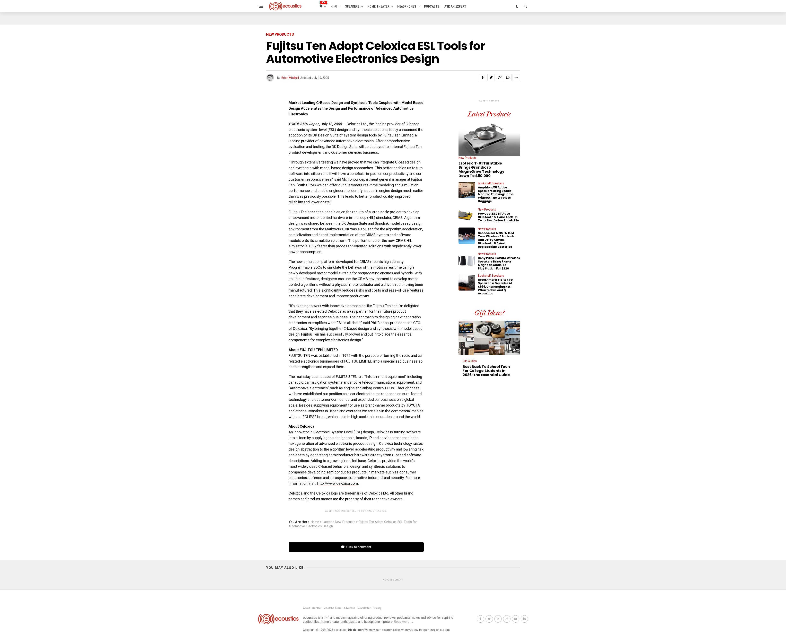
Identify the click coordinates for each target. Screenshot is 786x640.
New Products (345, 522)
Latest (327, 522)
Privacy (377, 608)
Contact (316, 608)
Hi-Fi (334, 6)
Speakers (352, 6)
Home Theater (378, 6)
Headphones (406, 6)
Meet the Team (332, 608)
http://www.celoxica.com (337, 483)
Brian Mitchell (290, 77)
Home (315, 522)
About (306, 608)
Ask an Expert (455, 6)
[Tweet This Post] (491, 77)
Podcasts (431, 6)
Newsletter (364, 608)
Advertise (349, 608)
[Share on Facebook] (482, 77)
